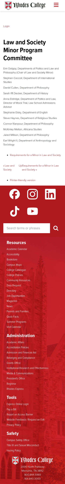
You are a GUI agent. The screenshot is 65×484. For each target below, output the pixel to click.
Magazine (12, 301)
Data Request (14, 285)
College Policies (15, 275)
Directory (11, 290)
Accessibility (13, 254)
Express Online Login (18, 404)
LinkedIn (50, 194)
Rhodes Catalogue (25, 6)
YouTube (32, 211)
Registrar (11, 384)
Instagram (32, 194)
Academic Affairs (15, 342)
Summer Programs (16, 322)
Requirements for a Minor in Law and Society (35, 155)
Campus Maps (14, 265)
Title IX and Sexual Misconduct (23, 445)
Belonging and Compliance (21, 358)
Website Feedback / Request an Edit (25, 419)
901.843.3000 (32, 479)
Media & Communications (20, 373)
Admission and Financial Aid (21, 352)
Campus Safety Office (18, 440)
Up (20, 166)
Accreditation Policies (18, 347)
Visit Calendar (14, 327)
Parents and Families (18, 311)
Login (6, 26)
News (10, 306)
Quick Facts (13, 316)
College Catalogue (16, 270)
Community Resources (18, 280)
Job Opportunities (16, 296)
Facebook (14, 194)
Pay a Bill (11, 409)
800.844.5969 (32, 475)
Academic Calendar (17, 249)
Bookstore (12, 259)
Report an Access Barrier (20, 414)
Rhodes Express (15, 389)
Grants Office (13, 363)
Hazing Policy (14, 450)
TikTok (14, 211)
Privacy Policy (14, 425)
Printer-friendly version (23, 180)
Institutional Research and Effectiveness (27, 368)
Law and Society (8, 168)
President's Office (16, 378)
